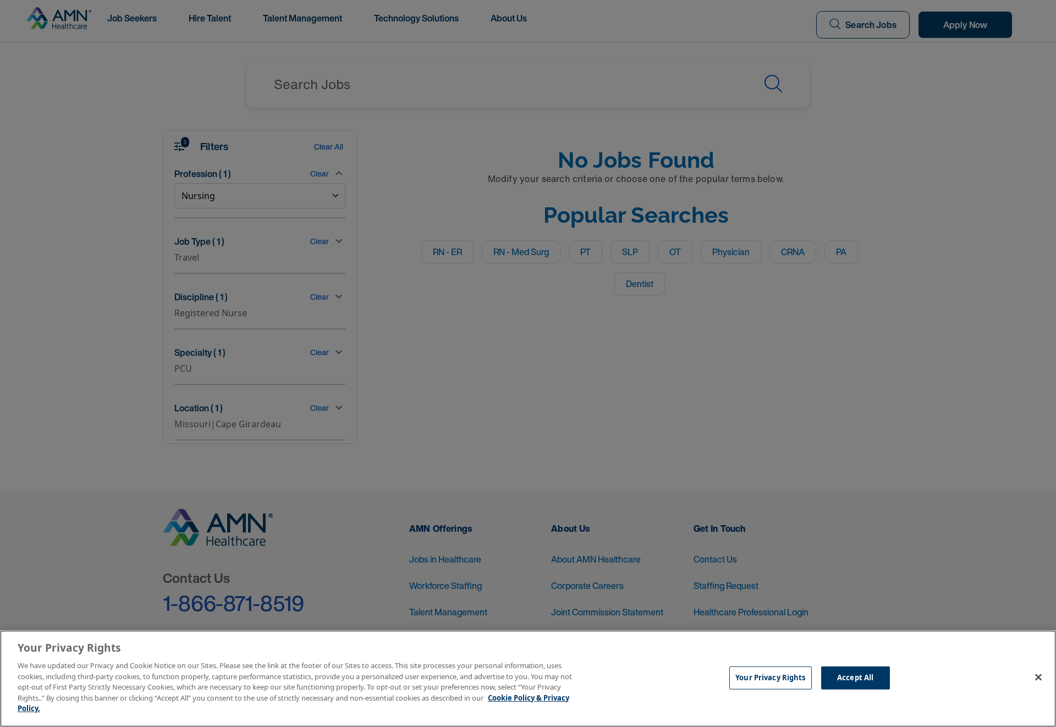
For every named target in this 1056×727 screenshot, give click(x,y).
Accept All (855, 677)
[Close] (1038, 677)
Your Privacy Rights (770, 677)
